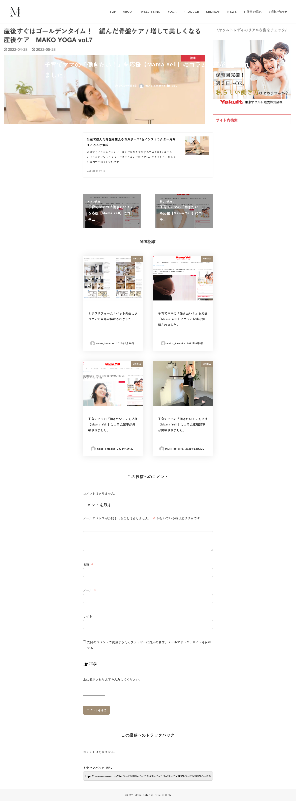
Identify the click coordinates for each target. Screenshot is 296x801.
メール (90, 590)
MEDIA (176, 85)
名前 (88, 564)
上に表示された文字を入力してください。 (112, 679)
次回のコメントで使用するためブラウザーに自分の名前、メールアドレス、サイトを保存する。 (149, 645)
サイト (87, 616)
